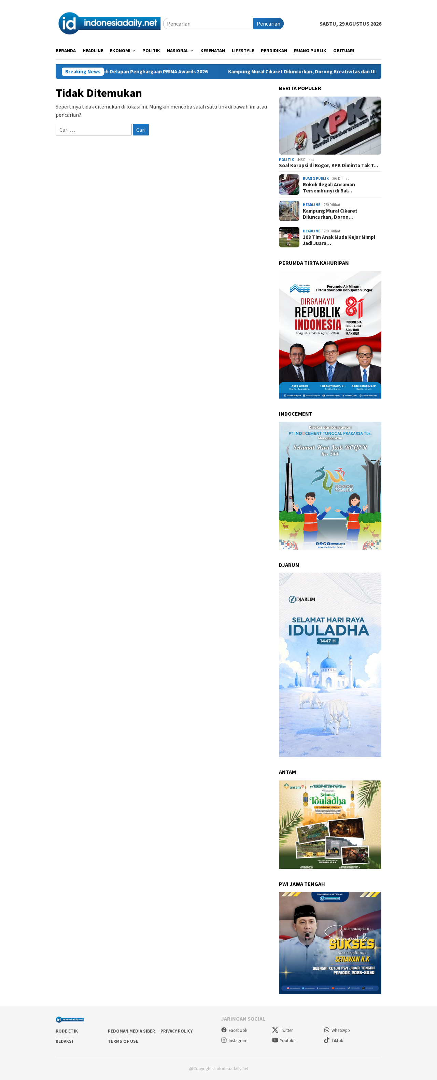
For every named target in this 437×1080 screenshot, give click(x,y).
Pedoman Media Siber (131, 1031)
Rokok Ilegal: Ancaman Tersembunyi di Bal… (329, 188)
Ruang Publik (316, 178)
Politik (286, 159)
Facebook (238, 1030)
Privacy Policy (176, 1031)
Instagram (238, 1040)
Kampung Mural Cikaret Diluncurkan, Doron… (330, 214)
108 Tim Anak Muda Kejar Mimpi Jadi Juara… (339, 240)
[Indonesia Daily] (109, 22)
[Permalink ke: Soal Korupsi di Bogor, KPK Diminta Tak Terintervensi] (330, 126)
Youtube (287, 1040)
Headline (311, 204)
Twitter (286, 1030)
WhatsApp (341, 1030)
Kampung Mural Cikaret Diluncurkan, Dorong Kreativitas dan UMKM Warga (276, 72)
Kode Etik (67, 1031)
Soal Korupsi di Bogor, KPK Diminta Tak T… (328, 165)
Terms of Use (123, 1041)
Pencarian (268, 23)
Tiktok (337, 1040)
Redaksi (64, 1041)
